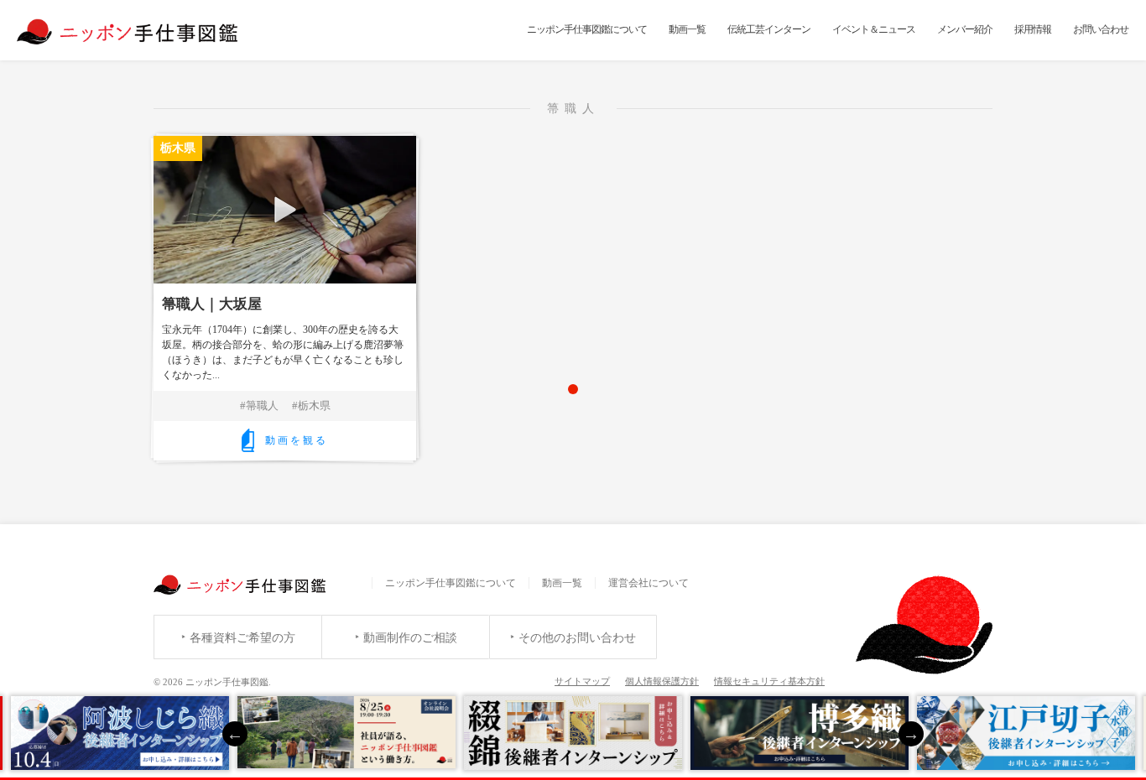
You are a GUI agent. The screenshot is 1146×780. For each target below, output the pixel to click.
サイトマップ (582, 681)
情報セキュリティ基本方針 (769, 681)
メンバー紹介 (964, 29)
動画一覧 (687, 29)
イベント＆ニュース (873, 29)
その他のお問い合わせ (577, 638)
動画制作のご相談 (410, 638)
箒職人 (262, 405)
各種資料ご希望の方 (242, 638)
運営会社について (648, 583)
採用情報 (1032, 29)
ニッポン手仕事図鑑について (587, 29)
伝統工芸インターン (768, 29)
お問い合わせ (1100, 29)
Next (911, 733)
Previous (234, 733)
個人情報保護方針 (662, 681)
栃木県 (314, 405)
